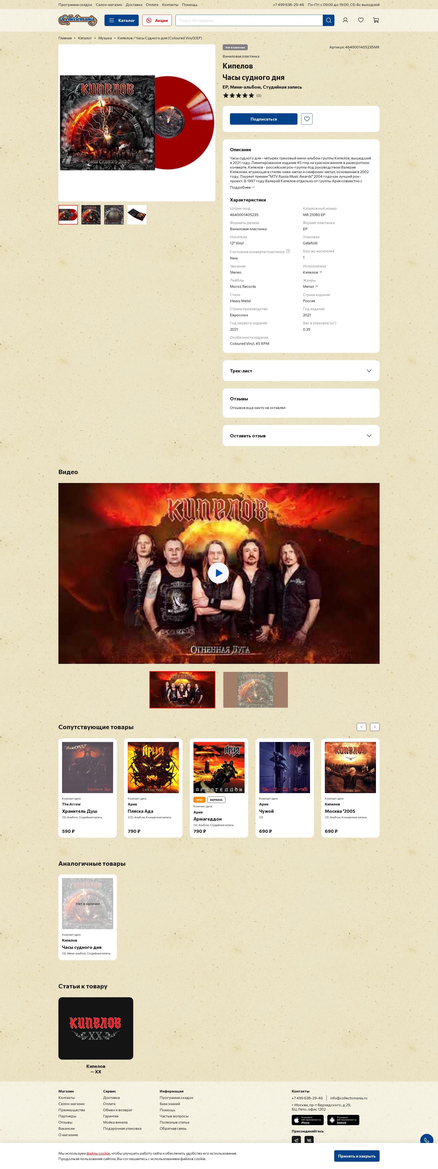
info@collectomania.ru (348, 1098)
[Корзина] (376, 20)
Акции (161, 20)
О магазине (68, 1134)
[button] (182, 689)
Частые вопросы (174, 1116)
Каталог (126, 20)
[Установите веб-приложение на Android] (343, 1120)
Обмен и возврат (117, 1110)
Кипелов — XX (95, 1068)
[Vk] (309, 1140)
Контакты (170, 4)
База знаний (170, 1103)
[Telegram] (296, 1140)
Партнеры (67, 1116)
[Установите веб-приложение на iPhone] (308, 1120)
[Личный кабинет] (345, 20)
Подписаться (264, 118)
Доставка (134, 4)
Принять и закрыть (357, 1155)
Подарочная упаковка (122, 1128)
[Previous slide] (65, 122)
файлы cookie (98, 1153)
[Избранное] (360, 20)
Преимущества (71, 1110)
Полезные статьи (174, 1122)
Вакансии (66, 1128)
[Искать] (328, 20)
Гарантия (110, 1116)
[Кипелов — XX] (95, 1057)
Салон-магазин (109, 4)
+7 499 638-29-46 (288, 4)
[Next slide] (208, 122)
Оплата (152, 4)
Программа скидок (75, 4)
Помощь (190, 4)
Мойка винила (115, 1122)
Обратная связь (173, 1128)
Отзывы (65, 1122)
